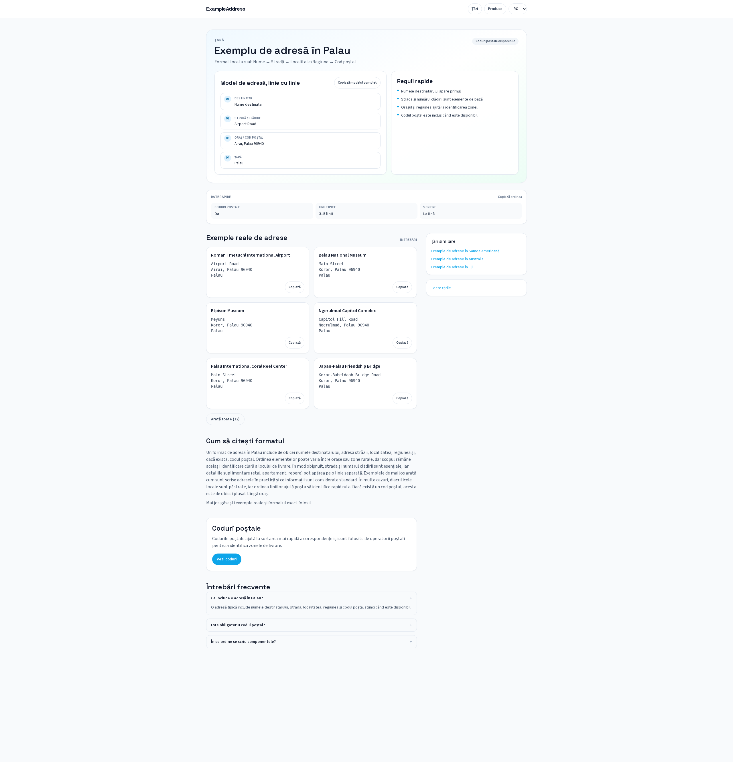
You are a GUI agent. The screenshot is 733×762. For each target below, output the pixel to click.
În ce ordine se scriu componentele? (311, 642)
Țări (475, 9)
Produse (495, 9)
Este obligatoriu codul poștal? (311, 625)
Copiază (295, 287)
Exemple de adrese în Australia (457, 259)
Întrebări (408, 240)
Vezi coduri (227, 559)
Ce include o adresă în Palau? (311, 598)
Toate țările (441, 288)
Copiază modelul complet (357, 82)
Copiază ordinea (510, 197)
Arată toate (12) (225, 419)
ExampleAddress (225, 8)
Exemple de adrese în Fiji (452, 267)
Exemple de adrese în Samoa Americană (465, 251)
